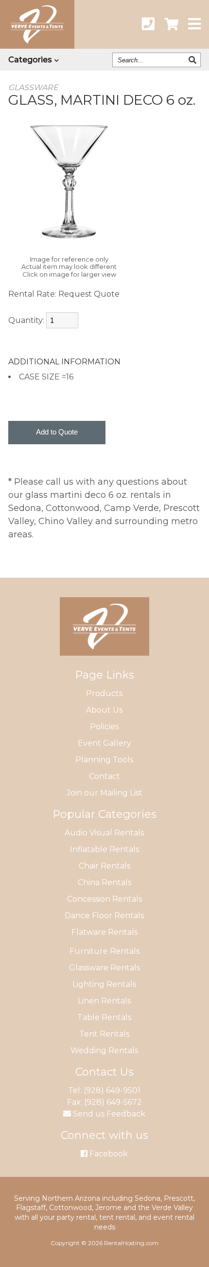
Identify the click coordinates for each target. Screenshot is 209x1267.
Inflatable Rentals (104, 849)
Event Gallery (104, 743)
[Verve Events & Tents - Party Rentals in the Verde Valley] (37, 46)
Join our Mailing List (104, 792)
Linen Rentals (104, 1000)
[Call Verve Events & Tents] (148, 24)
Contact (104, 776)
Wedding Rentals (104, 1050)
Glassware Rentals (104, 967)
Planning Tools (104, 759)
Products (104, 693)
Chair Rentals (104, 865)
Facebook (107, 1153)
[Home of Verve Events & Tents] (104, 662)
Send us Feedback (108, 1113)
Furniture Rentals (104, 951)
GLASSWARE (33, 87)
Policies (104, 726)
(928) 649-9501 (112, 1090)
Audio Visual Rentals (104, 832)
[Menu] (194, 24)
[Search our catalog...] (194, 60)
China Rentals (104, 882)
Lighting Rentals (104, 984)
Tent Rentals (104, 1034)
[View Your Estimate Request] (171, 24)
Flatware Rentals (104, 932)
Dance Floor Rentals (104, 915)
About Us (104, 710)
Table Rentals (104, 1017)
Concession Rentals (104, 899)
